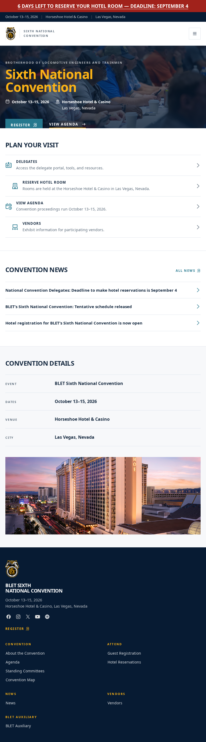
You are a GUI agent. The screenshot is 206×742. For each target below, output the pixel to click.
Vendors (115, 702)
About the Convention (25, 653)
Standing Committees (25, 670)
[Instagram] (18, 616)
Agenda (13, 662)
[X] (28, 616)
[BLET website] (47, 616)
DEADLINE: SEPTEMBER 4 (103, 6)
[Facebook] (8, 616)
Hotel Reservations (124, 662)
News (11, 702)
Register (20, 125)
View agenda (63, 124)
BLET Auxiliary (18, 725)
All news (185, 270)
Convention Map (20, 679)
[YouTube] (37, 616)
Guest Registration (124, 653)
